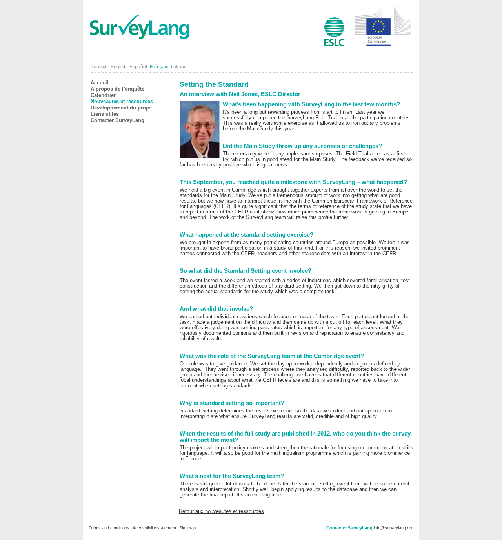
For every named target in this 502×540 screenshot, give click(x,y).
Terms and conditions (109, 527)
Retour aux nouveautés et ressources (221, 511)
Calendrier (103, 95)
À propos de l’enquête (117, 89)
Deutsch (99, 66)
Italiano (179, 66)
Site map (187, 527)
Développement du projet (121, 108)
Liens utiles (105, 114)
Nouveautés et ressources (122, 101)
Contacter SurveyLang (117, 120)
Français (159, 66)
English (119, 66)
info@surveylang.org (393, 527)
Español (138, 66)
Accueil (100, 83)
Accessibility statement (154, 527)
